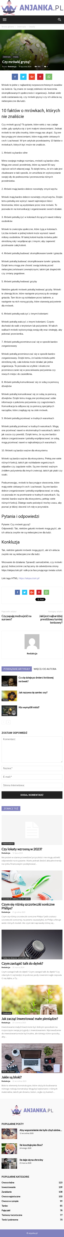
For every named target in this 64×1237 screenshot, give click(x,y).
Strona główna (8, 26)
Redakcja (12, 66)
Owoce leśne (8, 1182)
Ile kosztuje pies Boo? (31, 1144)
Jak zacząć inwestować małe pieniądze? (30, 1018)
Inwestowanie (8, 844)
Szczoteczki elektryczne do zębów (16, 899)
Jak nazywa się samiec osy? (33, 692)
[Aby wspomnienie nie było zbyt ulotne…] (9, 1134)
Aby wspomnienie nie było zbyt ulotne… (41, 1130)
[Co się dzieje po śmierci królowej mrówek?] (9, 681)
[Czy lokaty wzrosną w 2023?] (32, 830)
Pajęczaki (6, 1210)
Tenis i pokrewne (10, 1219)
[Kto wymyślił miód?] (9, 710)
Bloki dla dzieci (8, 1072)
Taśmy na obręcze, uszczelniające (15, 958)
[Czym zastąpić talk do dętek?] (32, 944)
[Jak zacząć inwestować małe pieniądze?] (32, 1000)
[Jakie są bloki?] (32, 1058)
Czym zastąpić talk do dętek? (22, 963)
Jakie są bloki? (12, 1077)
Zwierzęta (7, 57)
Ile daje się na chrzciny (31, 1159)
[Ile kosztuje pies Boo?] (9, 1148)
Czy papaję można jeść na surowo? (16, 617)
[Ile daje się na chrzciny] (9, 1163)
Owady (15, 57)
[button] (59, 19)
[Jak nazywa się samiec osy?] (9, 696)
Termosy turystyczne (12, 1215)
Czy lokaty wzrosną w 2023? (22, 849)
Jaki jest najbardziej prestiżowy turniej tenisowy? (50, 619)
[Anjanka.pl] (32, 7)
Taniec (5, 1205)
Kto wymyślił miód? (29, 707)
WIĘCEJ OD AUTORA (45, 668)
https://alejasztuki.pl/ (29, 578)
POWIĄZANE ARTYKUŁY (16, 668)
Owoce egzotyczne (11, 1196)
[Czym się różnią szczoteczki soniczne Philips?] (32, 885)
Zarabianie (6, 1013)
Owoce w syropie (10, 1201)
